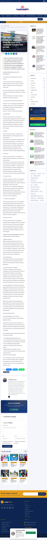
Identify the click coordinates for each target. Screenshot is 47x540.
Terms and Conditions (31, 15)
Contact (45, 535)
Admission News (33, 173)
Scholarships (33, 97)
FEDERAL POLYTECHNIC (34, 178)
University (32, 80)
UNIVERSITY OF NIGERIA (34, 191)
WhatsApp (22, 369)
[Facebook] (12, 1)
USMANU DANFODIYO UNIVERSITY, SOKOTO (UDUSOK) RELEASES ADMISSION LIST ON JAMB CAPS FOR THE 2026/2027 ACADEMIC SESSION (39, 149)
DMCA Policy (39, 15)
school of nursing (33, 198)
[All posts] (9, 397)
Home (3, 15)
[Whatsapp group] (13, 508)
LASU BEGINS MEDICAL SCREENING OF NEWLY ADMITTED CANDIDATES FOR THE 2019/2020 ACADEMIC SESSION (40, 31)
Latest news (42, 200)
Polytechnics (33, 87)
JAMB (31, 92)
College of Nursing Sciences (35, 189)
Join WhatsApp (15, 409)
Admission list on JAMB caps (35, 187)
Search (40, 19)
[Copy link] (16, 54)
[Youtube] (19, 1)
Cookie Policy (9, 15)
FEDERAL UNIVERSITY (37, 175)
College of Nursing (34, 90)
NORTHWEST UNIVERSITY (34, 200)
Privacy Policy (27, 516)
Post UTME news (33, 180)
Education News (6, 25)
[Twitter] (14, 1)
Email (16, 436)
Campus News (5, 535)
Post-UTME (32, 85)
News (31, 99)
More (25, 451)
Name (3, 436)
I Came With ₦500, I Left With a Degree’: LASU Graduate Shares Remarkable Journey (5, 482)
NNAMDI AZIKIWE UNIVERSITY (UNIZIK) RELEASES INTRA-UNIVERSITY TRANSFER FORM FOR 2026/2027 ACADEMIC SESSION (39, 163)
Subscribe (43, 494)
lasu (31, 175)
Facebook (9, 369)
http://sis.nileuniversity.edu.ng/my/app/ (11, 318)
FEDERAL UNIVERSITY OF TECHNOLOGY (37, 182)
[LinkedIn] (14, 54)
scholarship (39, 173)
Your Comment (5, 425)
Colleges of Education (34, 101)
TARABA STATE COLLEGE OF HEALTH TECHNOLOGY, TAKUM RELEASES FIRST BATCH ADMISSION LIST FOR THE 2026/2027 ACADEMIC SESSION (39, 134)
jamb (43, 173)
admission (35, 184)
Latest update (33, 83)
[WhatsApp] (11, 54)
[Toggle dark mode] (44, 1)
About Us (26, 515)
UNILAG (41, 191)
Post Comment (8, 446)
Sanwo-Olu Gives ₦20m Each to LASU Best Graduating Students (23, 481)
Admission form (33, 193)
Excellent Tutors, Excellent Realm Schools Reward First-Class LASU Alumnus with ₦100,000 (5, 466)
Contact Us (15, 15)
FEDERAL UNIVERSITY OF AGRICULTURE (37, 196)
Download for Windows (31, 532)
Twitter (15, 369)
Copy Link (7, 372)
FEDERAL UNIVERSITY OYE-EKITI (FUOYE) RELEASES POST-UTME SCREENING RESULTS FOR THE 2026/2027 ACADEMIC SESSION (39, 157)
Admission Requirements (6, 522)
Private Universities (34, 94)
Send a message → (29, 527)
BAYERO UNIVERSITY (41, 198)
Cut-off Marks (33, 104)
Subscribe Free (38, 118)
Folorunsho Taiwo (7, 49)
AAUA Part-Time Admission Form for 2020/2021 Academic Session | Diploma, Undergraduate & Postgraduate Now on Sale (40, 67)
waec (31, 184)
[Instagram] (17, 1)
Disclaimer (22, 15)
